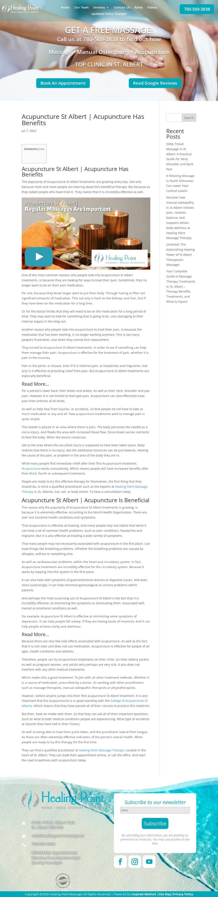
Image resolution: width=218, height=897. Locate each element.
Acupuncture (31, 468)
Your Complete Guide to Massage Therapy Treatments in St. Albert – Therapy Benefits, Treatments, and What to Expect (180, 286)
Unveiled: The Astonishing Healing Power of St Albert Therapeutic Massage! (180, 254)
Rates (139, 7)
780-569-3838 (197, 9)
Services (99, 7)
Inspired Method (143, 894)
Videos (152, 7)
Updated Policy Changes (109, 14)
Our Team (81, 7)
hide (40, 149)
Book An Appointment (63, 83)
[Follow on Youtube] (149, 861)
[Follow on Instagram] (134, 861)
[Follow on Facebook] (120, 861)
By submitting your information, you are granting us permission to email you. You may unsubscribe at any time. (154, 839)
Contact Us (122, 7)
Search (189, 118)
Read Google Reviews (155, 83)
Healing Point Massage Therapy (101, 750)
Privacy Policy (183, 894)
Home (65, 7)
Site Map (164, 894)
